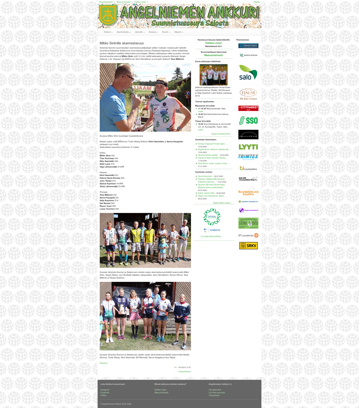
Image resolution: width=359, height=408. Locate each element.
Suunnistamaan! (205, 176)
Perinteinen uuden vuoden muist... (213, 163)
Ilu (175, 367)
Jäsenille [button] (139, 31)
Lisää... (201, 111)
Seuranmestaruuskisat (208, 154)
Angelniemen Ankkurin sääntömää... (214, 149)
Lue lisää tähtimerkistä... (211, 236)
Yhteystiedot (214, 395)
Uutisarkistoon (184, 371)
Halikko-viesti (140, 1)
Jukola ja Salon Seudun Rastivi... (212, 157)
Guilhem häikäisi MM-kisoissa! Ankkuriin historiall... (211, 180)
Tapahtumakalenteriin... (221, 133)
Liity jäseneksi (215, 389)
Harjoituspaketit (106, 1)
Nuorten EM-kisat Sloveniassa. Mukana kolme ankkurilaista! (211, 186)
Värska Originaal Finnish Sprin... (212, 143)
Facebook (104, 392)
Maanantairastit (123, 1)
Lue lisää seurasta (217, 392)
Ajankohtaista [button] (123, 31)
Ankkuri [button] (107, 31)
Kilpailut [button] (178, 31)
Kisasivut (104, 363)
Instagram (104, 389)
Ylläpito (257, 1)
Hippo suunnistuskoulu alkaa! (211, 195)
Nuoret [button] (165, 31)
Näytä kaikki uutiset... (222, 202)
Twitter (103, 395)
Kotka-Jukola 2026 (206, 193)
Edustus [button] (153, 31)
